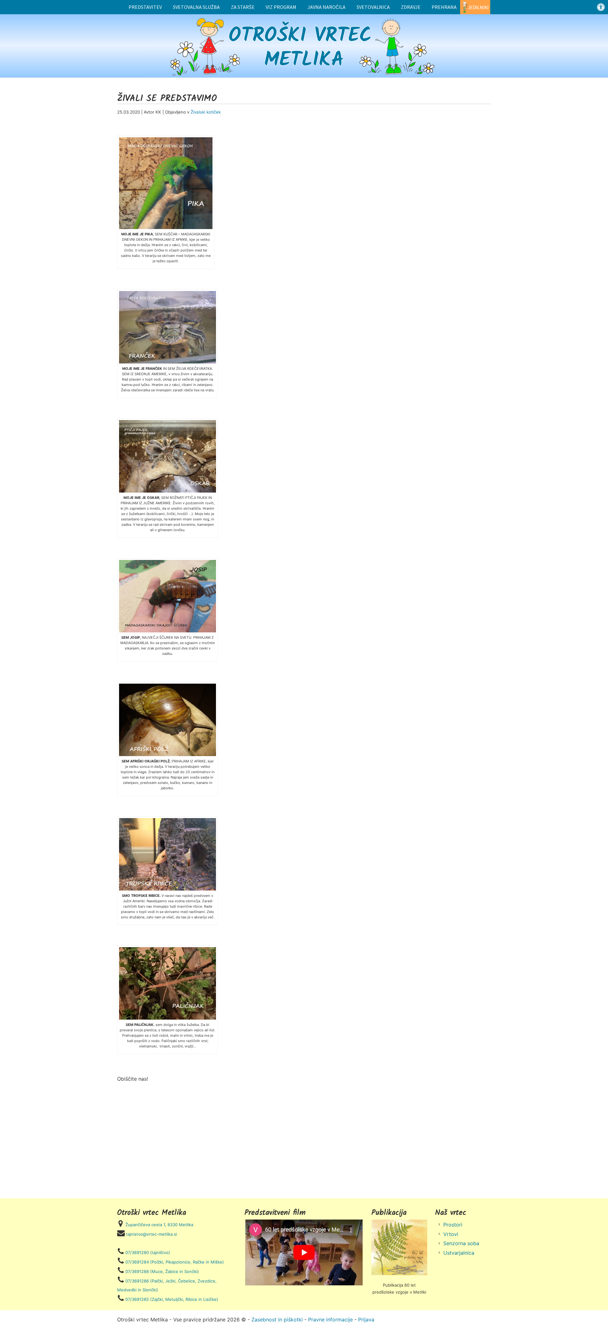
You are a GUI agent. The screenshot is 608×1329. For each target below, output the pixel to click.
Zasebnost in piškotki (277, 1319)
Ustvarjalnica (458, 1253)
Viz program (281, 7)
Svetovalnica (373, 7)
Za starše (243, 7)
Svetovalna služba (196, 7)
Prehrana (444, 7)
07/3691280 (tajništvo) (147, 1252)
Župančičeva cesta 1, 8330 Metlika (159, 1224)
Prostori (452, 1224)
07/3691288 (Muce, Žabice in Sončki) (162, 1271)
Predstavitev (145, 7)
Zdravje (411, 7)
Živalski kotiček (206, 112)
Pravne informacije (330, 1319)
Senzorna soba (461, 1243)
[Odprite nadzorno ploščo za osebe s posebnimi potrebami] (601, 7)
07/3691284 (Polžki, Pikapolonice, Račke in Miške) (174, 1261)
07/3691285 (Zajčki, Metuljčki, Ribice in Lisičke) (171, 1299)
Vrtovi (450, 1234)
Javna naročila (326, 7)
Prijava (366, 1319)
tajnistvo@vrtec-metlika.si (151, 1234)
